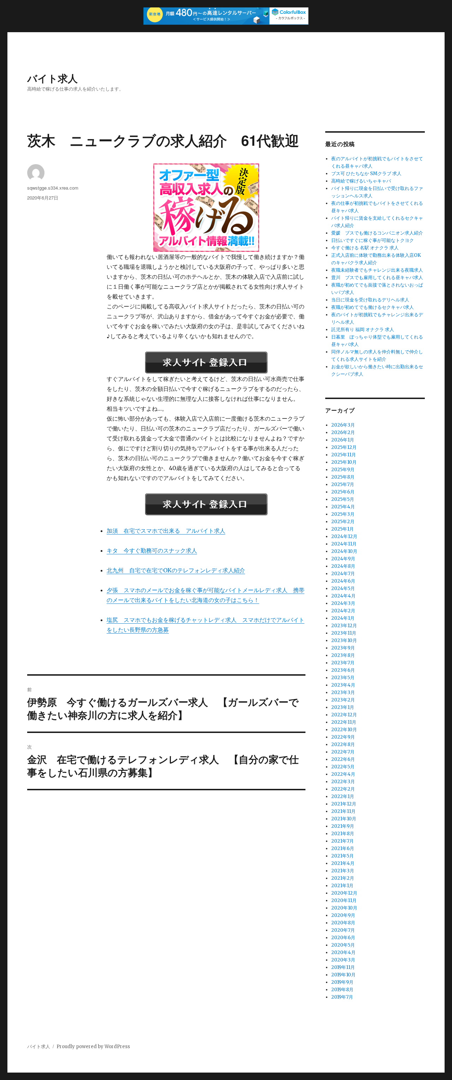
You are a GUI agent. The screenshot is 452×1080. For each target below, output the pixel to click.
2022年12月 (344, 715)
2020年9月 (343, 915)
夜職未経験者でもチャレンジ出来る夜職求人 (377, 270)
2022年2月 (343, 789)
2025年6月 (343, 492)
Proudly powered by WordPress (93, 1047)
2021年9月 (342, 826)
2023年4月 (343, 685)
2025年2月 (343, 522)
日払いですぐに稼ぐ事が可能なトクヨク (372, 240)
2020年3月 (343, 960)
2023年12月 (344, 626)
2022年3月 (343, 782)
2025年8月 (343, 477)
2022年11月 (343, 722)
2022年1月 (342, 796)
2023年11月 (343, 633)
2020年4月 (343, 952)
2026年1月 (342, 440)
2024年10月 (344, 551)
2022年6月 (343, 759)
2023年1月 (342, 707)
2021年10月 (343, 819)
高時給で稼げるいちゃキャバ (361, 181)
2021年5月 (342, 856)
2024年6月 (343, 581)
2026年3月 (343, 425)
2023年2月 (343, 700)
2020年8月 (343, 923)
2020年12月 (344, 893)
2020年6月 (343, 938)
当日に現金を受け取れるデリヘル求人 (370, 300)
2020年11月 (344, 900)
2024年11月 (344, 544)
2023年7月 (343, 663)
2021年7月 (342, 841)
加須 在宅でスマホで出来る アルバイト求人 (166, 530)
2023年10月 (344, 640)
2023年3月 (343, 692)
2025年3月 (343, 514)
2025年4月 (343, 507)
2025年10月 (344, 462)
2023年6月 (343, 670)
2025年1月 (342, 529)
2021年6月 (342, 848)
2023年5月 (343, 678)
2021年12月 (343, 804)
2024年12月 (344, 536)
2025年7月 (342, 484)
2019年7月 (342, 997)
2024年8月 (343, 566)
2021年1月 (342, 886)
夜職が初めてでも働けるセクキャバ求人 (372, 307)
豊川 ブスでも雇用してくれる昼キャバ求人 (377, 278)
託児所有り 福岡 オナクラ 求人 (362, 330)
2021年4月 (343, 863)
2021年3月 (342, 871)
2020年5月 (343, 945)
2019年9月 (342, 982)
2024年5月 (343, 588)
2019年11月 (343, 967)
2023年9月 (343, 648)
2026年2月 (343, 432)
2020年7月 (343, 930)
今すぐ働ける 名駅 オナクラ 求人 (365, 248)
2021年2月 (342, 878)
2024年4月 (343, 596)
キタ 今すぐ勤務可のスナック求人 (152, 550)
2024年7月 (343, 574)
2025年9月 (343, 470)
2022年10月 (344, 730)
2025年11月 (343, 455)
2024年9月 (343, 559)
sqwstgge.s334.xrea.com (52, 187)
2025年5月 (342, 499)
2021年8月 (342, 834)
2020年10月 (344, 908)
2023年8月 (343, 655)
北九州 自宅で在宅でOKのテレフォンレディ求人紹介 (176, 570)
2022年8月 (343, 744)
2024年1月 (343, 618)
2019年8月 (342, 990)
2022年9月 (343, 737)
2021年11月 (343, 811)
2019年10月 (343, 975)
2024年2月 (343, 611)
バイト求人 (52, 78)
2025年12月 (344, 447)
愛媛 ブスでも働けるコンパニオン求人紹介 (377, 233)
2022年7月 (343, 752)
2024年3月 (343, 603)
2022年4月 (343, 774)
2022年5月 (343, 767)
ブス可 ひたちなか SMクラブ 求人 (366, 174)
